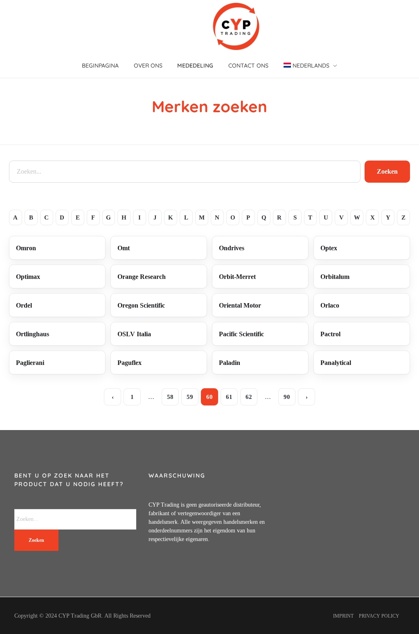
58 (170, 397)
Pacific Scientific (241, 334)
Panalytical (335, 362)
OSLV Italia (134, 334)
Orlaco (329, 305)
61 (229, 397)
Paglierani (30, 362)
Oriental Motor (240, 305)
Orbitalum (334, 276)
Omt (123, 248)
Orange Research (141, 276)
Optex (328, 248)
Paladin (229, 362)
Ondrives (231, 248)
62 (249, 397)
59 (190, 397)
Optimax (28, 276)
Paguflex (129, 362)
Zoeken (387, 171)
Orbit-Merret (237, 276)
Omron (26, 248)
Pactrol (330, 334)
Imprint (343, 616)
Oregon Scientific (141, 305)
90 (287, 397)
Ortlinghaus (32, 334)
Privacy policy (379, 616)
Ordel (24, 305)
